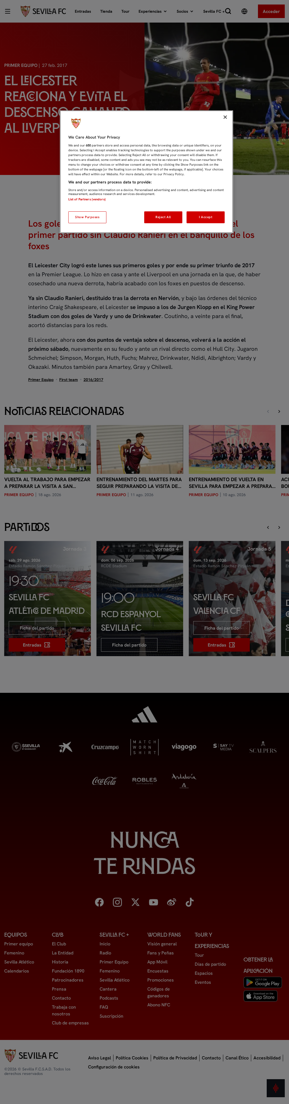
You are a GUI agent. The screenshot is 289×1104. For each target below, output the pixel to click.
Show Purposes (87, 217)
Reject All (163, 217)
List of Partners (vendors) (87, 199)
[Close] (225, 117)
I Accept (206, 217)
